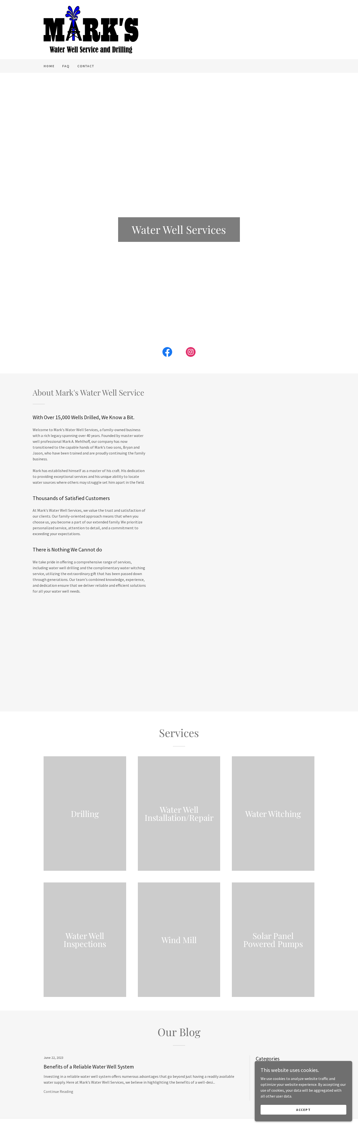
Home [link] (49, 66)
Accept (303, 1109)
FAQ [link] (66, 66)
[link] (91, 29)
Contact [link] (85, 66)
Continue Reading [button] (58, 1091)
